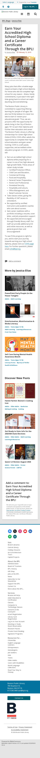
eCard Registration (15, 614)
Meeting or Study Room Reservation (15, 625)
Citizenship (12, 640)
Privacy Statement (25, 727)
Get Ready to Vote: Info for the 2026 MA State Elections (18, 432)
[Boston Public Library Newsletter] (15, 536)
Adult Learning (16, 299)
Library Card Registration (12, 618)
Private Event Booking (16, 631)
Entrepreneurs (13, 647)
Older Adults (15, 406)
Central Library (13, 547)
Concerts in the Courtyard (13, 611)
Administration (13, 564)
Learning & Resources (23, 329)
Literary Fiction (10, 363)
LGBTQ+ (19, 468)
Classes (10, 602)
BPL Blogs (6, 21)
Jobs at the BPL (13, 574)
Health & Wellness (11, 365)
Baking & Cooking (11, 409)
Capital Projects (13, 557)
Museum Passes (14, 628)
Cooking (21, 409)
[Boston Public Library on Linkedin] (30, 531)
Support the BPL (14, 584)
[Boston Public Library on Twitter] (15, 531)
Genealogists (12, 650)
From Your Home (10, 332)
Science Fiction (10, 468)
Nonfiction (24, 406)
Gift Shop (11, 571)
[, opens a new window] (11, 718)
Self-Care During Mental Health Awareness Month (18, 355)
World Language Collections (14, 666)
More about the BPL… (16, 589)
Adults (7, 299)
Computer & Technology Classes (15, 606)
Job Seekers (12, 652)
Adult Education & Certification (14, 599)
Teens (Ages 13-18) (17, 327)
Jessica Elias (17, 21)
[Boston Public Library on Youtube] (25, 531)
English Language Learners (14, 644)
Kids (9, 655)
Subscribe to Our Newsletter (14, 580)
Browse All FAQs (14, 595)
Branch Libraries (14, 545)
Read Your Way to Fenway (14, 671)
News (10, 576)
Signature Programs (15, 634)
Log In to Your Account (16, 621)
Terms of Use (12, 727)
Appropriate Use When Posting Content (18, 510)
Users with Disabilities (16, 663)
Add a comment (15, 261)
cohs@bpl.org (14, 249)
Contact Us (12, 586)
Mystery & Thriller (23, 363)
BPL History (12, 569)
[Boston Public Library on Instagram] (20, 531)
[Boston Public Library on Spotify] (10, 536)
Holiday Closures (14, 550)
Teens (10, 658)
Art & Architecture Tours (14, 553)
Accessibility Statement (19, 730)
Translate (33, 2)
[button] (3, 6)
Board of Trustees (14, 566)
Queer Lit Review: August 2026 (18, 462)
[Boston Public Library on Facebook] (10, 531)
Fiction (23, 465)
